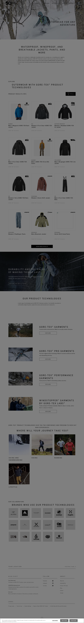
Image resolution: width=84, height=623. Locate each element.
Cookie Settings (55, 620)
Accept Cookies (73, 620)
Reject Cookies (64, 620)
